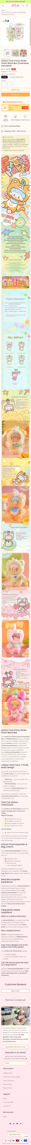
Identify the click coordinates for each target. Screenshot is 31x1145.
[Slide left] (2, 53)
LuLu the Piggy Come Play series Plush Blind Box (15, 105)
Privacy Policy (7, 1084)
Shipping (3, 71)
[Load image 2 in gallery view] (15, 53)
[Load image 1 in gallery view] (7, 53)
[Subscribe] (26, 1063)
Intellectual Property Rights (11, 1077)
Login (5, 1117)
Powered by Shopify (24, 1143)
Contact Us (6, 1106)
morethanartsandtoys (12, 1143)
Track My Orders (8, 1102)
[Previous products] (24, 102)
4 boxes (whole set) (16, 77)
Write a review (15, 991)
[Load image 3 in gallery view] (23, 53)
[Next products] (28, 102)
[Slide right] (29, 53)
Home (3, 10)
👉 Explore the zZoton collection (13, 150)
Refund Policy (7, 1088)
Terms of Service (8, 1080)
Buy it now (15, 94)
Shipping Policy (8, 1073)
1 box (4, 77)
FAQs (4, 1098)
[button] (3, 5)
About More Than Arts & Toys (15, 1047)
